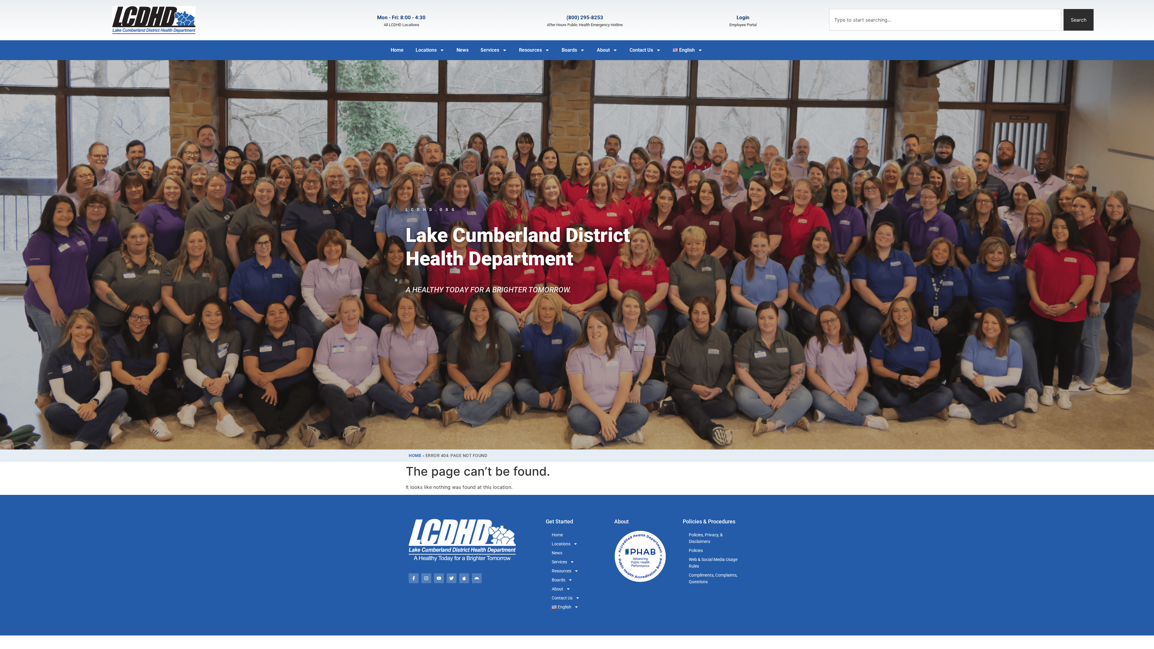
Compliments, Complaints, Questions (713, 578)
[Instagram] (426, 578)
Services (490, 50)
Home (397, 50)
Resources (530, 50)
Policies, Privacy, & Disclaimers (706, 538)
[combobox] (945, 20)
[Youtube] (439, 578)
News (462, 50)
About (603, 50)
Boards (569, 50)
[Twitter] (451, 578)
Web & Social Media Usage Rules (713, 562)
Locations (426, 50)
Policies (696, 550)
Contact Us (641, 50)
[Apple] (464, 578)
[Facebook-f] (414, 578)
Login (743, 17)
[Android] (477, 578)
